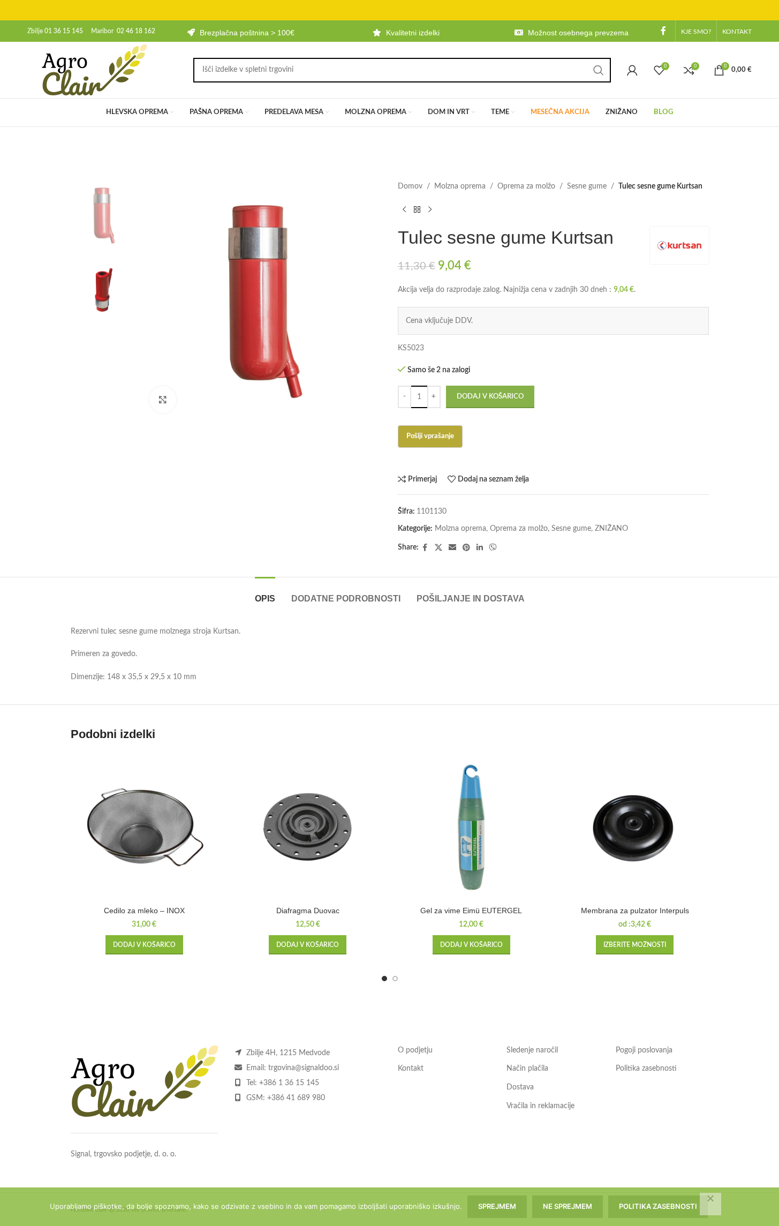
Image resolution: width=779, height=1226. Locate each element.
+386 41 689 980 (296, 1098)
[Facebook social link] (663, 30)
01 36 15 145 (63, 31)
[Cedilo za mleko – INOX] (144, 827)
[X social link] (438, 547)
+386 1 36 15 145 (289, 1083)
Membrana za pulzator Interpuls (635, 910)
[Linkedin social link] (479, 547)
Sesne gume (587, 186)
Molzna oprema (460, 186)
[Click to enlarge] (162, 399)
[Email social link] (452, 547)
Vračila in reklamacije (540, 1106)
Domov (410, 186)
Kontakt (410, 1068)
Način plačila (527, 1068)
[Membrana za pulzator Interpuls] (635, 827)
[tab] (265, 593)
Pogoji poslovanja (644, 1050)
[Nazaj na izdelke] (417, 209)
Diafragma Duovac (307, 910)
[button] (144, 944)
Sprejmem (497, 1206)
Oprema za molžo (526, 186)
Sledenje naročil (532, 1050)
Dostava (520, 1087)
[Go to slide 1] (384, 978)
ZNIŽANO (611, 528)
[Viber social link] (493, 547)
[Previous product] (404, 209)
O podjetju (415, 1050)
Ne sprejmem (567, 1206)
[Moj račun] (632, 70)
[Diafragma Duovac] (308, 827)
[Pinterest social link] (466, 547)
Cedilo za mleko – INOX (144, 910)
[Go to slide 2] (395, 978)
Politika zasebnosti (646, 1068)
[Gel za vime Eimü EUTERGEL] (472, 827)
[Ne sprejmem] (710, 1204)
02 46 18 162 (136, 31)
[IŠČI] (598, 70)
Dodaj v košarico (490, 396)
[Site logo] (94, 69)
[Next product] (429, 209)
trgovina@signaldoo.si (303, 1068)
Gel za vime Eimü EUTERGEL (471, 910)
